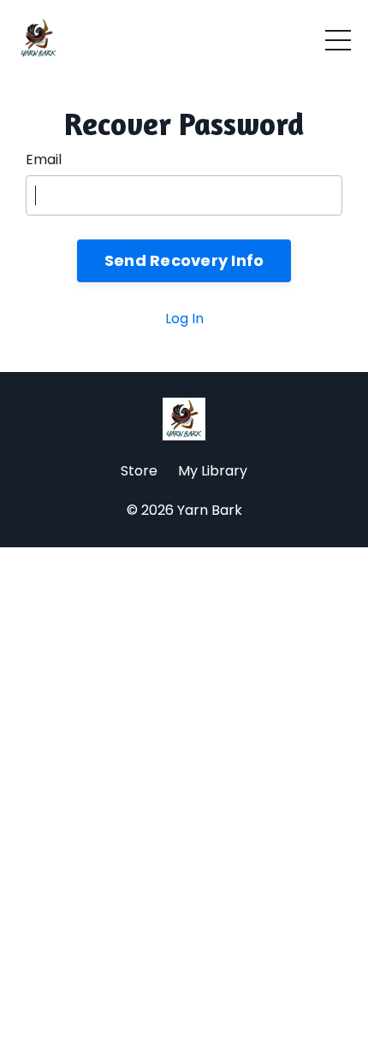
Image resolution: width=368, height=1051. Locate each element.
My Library (212, 471)
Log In (184, 318)
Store (139, 471)
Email (44, 159)
